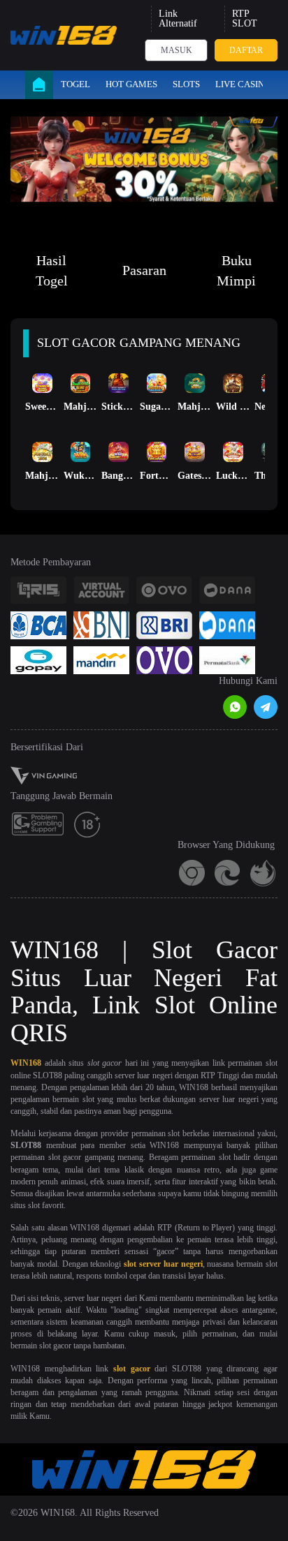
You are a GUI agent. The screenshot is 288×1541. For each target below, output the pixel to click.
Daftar (246, 50)
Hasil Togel (52, 270)
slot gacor (131, 1369)
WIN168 (25, 1063)
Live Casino (243, 84)
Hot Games (131, 84)
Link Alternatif (178, 18)
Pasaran (144, 270)
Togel (75, 84)
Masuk (176, 50)
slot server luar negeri (163, 1264)
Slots (186, 84)
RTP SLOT (244, 18)
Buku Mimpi (236, 270)
